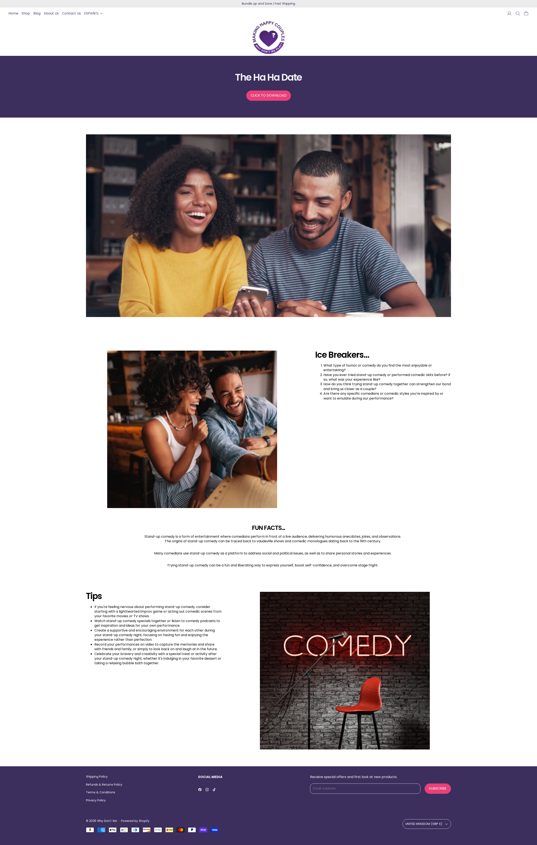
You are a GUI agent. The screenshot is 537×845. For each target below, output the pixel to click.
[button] (517, 13)
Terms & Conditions (100, 792)
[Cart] (526, 13)
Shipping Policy (97, 776)
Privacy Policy (96, 800)
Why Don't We (107, 821)
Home (13, 13)
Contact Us (71, 13)
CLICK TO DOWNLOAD (269, 95)
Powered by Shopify (135, 821)
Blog (36, 13)
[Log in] (509, 13)
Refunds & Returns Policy (104, 784)
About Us (51, 13)
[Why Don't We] (268, 37)
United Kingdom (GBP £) (423, 824)
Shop (26, 13)
